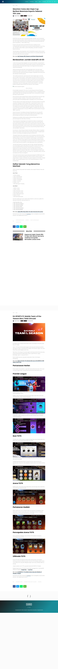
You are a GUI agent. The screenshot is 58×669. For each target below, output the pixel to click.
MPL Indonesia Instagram (19, 203)
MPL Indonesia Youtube (18, 205)
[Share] (14, 226)
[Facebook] (48, 1)
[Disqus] (29, 257)
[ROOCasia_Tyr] (18, 237)
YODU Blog (31, 1)
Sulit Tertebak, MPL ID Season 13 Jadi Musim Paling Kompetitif (30, 56)
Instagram (29, 213)
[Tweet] (17, 226)
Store (40, 1)
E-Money (26, 1)
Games (25, 320)
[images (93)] (29, 27)
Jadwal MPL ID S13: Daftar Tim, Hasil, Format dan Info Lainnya (30, 211)
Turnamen (44, 1)
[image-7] (29, 332)
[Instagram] (50, 1)
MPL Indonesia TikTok (18, 206)
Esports (25, 15)
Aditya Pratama (17, 15)
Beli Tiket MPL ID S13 (18, 202)
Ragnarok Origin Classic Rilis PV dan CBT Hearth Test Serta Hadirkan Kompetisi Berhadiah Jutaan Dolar (34, 237)
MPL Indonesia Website (18, 209)
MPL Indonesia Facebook (19, 208)
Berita (36, 1)
